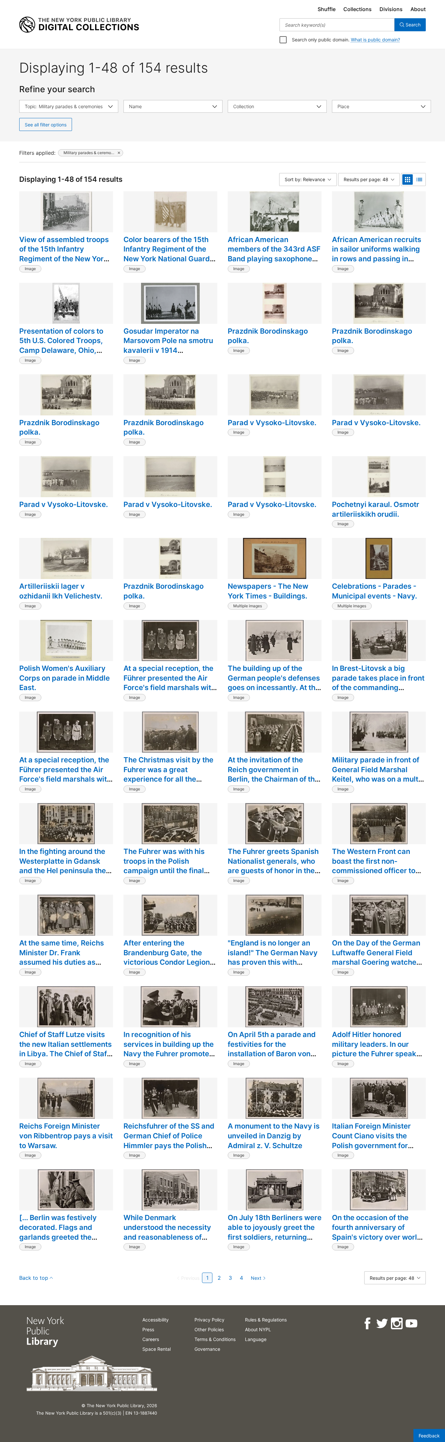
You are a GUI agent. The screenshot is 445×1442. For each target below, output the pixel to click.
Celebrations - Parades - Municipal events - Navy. (374, 591)
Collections (357, 9)
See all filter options (45, 124)
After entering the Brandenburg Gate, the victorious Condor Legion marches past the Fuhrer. (166, 957)
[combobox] (337, 24)
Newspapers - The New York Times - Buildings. (268, 591)
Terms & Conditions (215, 1339)
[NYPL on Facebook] (367, 1323)
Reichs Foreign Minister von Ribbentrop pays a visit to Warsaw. (66, 1135)
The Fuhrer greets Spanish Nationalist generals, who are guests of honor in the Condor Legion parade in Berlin (273, 870)
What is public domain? (375, 39)
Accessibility (155, 1319)
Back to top (33, 1278)
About (418, 9)
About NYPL (258, 1329)
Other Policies (209, 1329)
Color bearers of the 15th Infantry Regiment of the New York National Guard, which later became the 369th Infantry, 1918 (167, 258)
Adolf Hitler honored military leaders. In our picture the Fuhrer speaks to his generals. (376, 1049)
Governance (207, 1349)
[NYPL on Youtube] (411, 1323)
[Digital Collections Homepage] (79, 25)
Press (148, 1329)
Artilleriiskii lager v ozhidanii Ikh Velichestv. (60, 591)
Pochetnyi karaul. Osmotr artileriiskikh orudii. (375, 509)
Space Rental (156, 1349)
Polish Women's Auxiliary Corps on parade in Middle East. (64, 678)
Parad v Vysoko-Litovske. (272, 422)
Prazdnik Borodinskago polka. (268, 336)
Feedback (429, 1435)
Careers (150, 1339)
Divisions (391, 9)
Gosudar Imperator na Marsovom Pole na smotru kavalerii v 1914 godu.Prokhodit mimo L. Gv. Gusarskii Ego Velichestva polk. (168, 355)
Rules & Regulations (266, 1319)
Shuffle (327, 9)
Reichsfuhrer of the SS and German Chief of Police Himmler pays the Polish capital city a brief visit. (168, 1140)
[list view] (419, 179)
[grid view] (407, 179)
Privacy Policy (209, 1319)
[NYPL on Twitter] (381, 1323)
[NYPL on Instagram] (396, 1323)
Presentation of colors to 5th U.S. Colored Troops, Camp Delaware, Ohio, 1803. (61, 345)
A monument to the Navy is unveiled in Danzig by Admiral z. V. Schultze (274, 1135)
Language (255, 1339)
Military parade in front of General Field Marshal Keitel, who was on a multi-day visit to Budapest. (377, 774)
